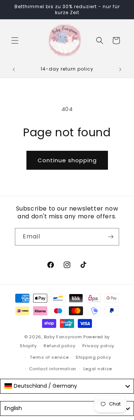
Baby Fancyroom (63, 337)
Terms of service (49, 357)
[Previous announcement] (14, 69)
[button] (15, 40)
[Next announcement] (120, 69)
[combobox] (67, 386)
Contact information (52, 369)
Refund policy (59, 346)
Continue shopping (67, 160)
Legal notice (97, 369)
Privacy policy (98, 346)
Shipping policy (93, 357)
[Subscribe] (110, 236)
